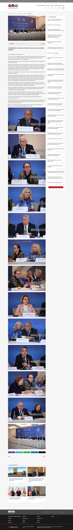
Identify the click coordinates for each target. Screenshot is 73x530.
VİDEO (52, 516)
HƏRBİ (23, 520)
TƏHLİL (38, 520)
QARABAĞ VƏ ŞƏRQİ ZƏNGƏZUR (14, 516)
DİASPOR (10, 522)
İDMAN (38, 522)
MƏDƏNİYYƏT (39, 518)
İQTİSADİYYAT (61, 5)
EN (61, 1)
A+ (43, 44)
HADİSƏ (56, 5)
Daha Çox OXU (55, 187)
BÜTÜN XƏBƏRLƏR (41, 5)
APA (9, 56)
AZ (58, 1)
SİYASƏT (47, 5)
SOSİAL (51, 5)
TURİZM (38, 516)
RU (64, 1)
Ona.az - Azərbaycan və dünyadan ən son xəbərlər (17, 13)
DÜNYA (23, 522)
